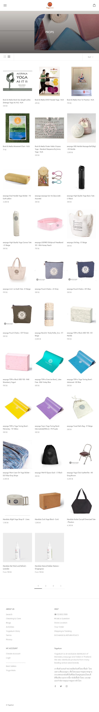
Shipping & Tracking (63, 631)
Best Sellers (11, 666)
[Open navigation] (5, 5)
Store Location (60, 622)
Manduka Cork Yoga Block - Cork (47, 519)
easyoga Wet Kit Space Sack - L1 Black (48, 472)
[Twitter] (61, 686)
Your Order (59, 627)
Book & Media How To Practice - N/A (80, 100)
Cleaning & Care (13, 618)
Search (9, 614)
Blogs (8, 622)
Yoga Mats (11, 670)
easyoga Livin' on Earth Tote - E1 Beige (16, 289)
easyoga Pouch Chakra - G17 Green (15, 333)
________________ (15, 662)
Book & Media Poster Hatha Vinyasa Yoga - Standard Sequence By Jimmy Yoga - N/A (48, 149)
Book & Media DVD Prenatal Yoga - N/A (49, 100)
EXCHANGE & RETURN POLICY (66, 635)
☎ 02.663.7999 (60, 614)
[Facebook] (55, 686)
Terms (8, 635)
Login (8, 657)
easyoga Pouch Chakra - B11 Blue (79, 289)
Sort (90, 57)
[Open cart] (94, 5)
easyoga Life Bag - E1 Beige (77, 242)
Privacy (9, 639)
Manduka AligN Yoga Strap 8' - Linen (16, 519)
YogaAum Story (13, 631)
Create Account (13, 653)
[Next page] (61, 586)
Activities (10, 627)
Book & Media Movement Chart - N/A (16, 146)
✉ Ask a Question (62, 618)
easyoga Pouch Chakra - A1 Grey (46, 289)
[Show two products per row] (5, 57)
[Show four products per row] (9, 57)
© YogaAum (10, 705)
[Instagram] (66, 686)
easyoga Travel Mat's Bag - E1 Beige (79, 426)
